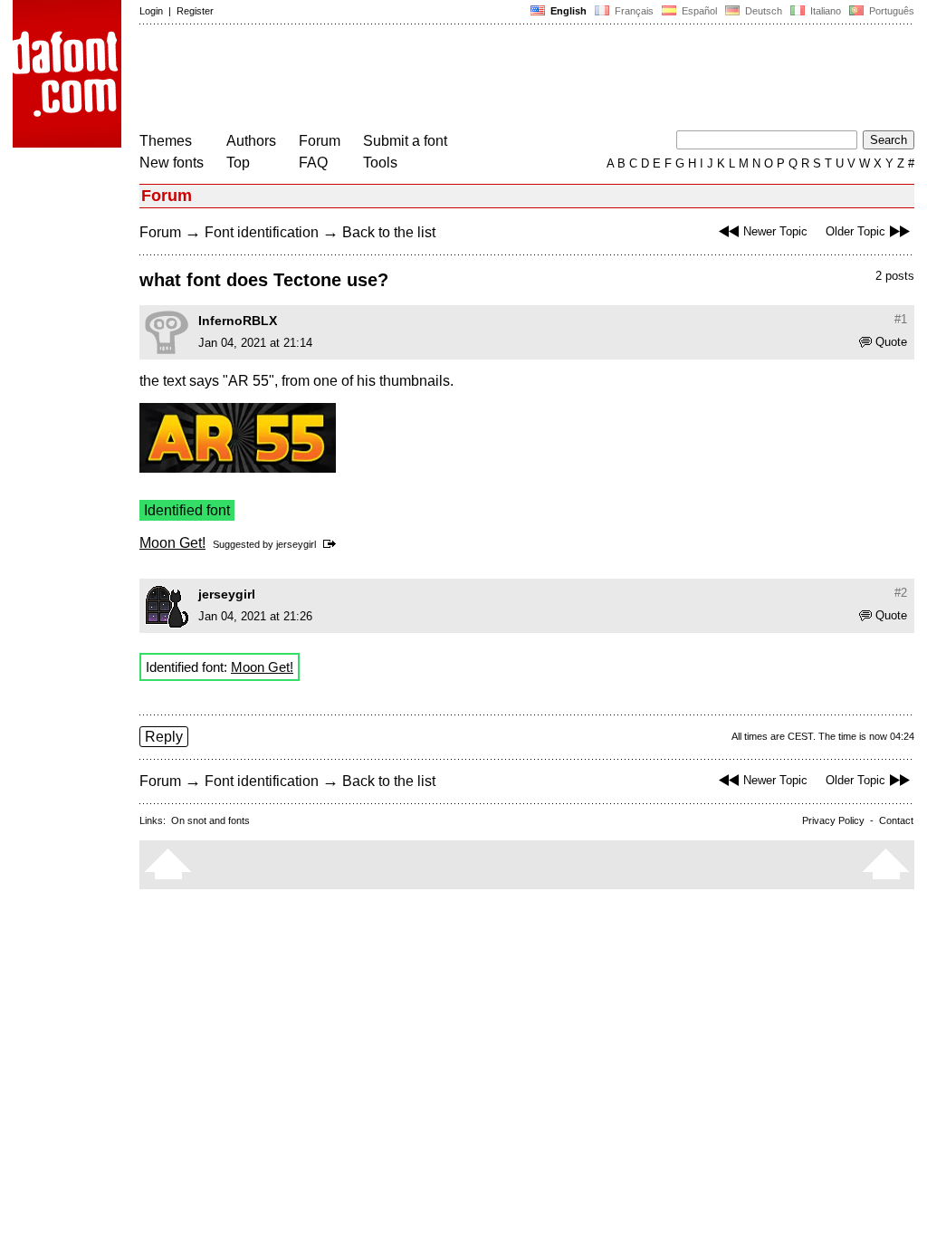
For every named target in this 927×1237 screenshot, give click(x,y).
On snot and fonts (210, 820)
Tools (380, 162)
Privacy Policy (833, 820)
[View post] (332, 544)
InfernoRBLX (237, 320)
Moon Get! (172, 543)
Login (151, 10)
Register (195, 10)
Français (632, 10)
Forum (319, 141)
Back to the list (388, 232)
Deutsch (762, 10)
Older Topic (855, 231)
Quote (891, 342)
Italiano (824, 10)
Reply (164, 736)
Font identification (262, 232)
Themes (165, 141)
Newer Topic (775, 231)
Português (889, 10)
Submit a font (405, 141)
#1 (900, 319)
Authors (251, 141)
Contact (896, 820)
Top (238, 162)
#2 (900, 592)
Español (698, 10)
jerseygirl (296, 544)
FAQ (313, 162)
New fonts (171, 162)
